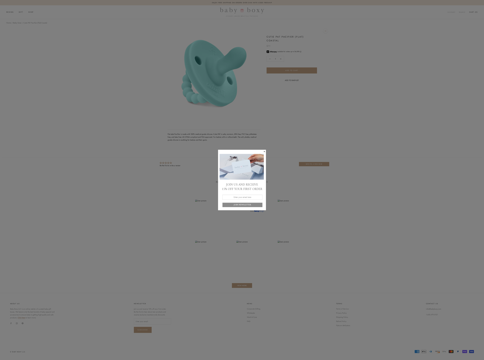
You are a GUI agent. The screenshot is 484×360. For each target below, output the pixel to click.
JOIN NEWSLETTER (242, 205)
